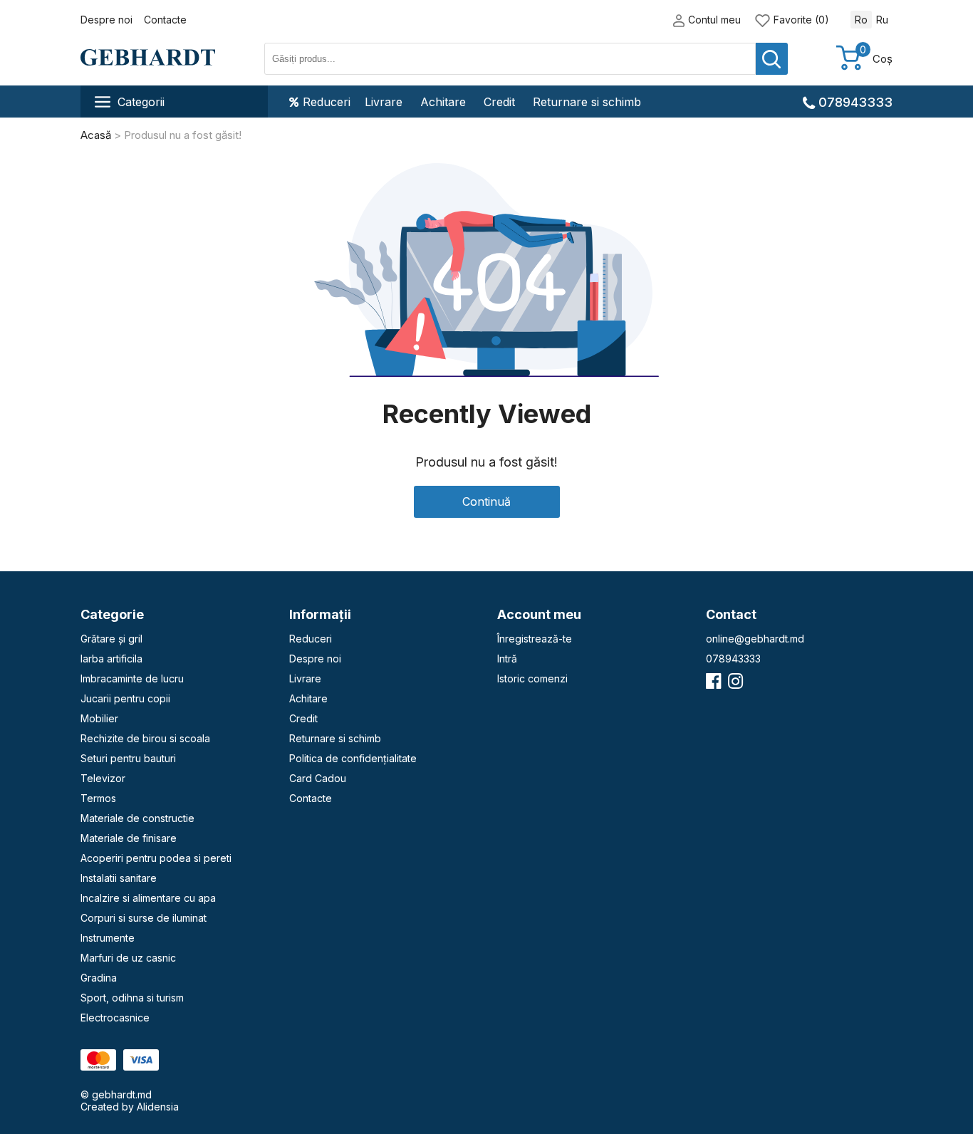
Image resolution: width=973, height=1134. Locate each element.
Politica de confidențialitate (353, 758)
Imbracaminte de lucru (132, 678)
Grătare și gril (111, 639)
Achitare (443, 102)
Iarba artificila (111, 658)
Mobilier (99, 718)
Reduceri (326, 102)
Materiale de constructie (137, 818)
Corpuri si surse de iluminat (143, 918)
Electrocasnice (115, 1017)
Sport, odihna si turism (132, 998)
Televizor (102, 778)
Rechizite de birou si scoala (145, 738)
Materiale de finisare (128, 838)
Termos (98, 798)
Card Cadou (317, 778)
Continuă (486, 501)
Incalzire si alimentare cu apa (148, 898)
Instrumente (107, 938)
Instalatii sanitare (118, 878)
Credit (499, 102)
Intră (507, 658)
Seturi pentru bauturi (128, 758)
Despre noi (106, 20)
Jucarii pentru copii (125, 698)
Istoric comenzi (532, 678)
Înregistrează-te (534, 639)
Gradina (98, 978)
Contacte (165, 20)
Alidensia (158, 1107)
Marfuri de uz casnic (128, 958)
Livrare (383, 102)
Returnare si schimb (587, 102)
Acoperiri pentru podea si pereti (155, 858)
